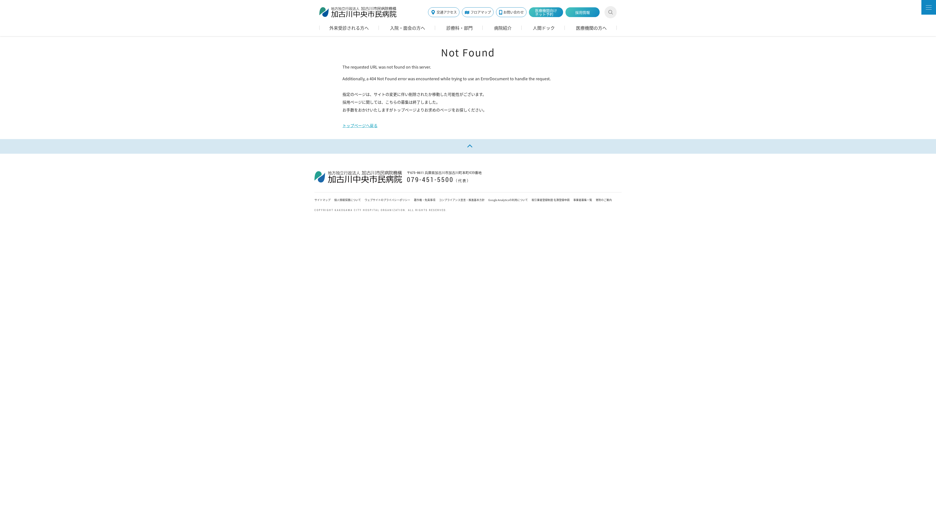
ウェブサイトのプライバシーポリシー (387, 200)
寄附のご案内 (604, 200)
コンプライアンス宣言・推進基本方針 (462, 200)
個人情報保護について (347, 200)
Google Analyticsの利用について (508, 200)
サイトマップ (322, 200)
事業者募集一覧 (582, 200)
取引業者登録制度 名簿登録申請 (551, 200)
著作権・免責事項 (424, 200)
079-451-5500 (430, 179)
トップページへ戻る (360, 125)
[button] (928, 7)
